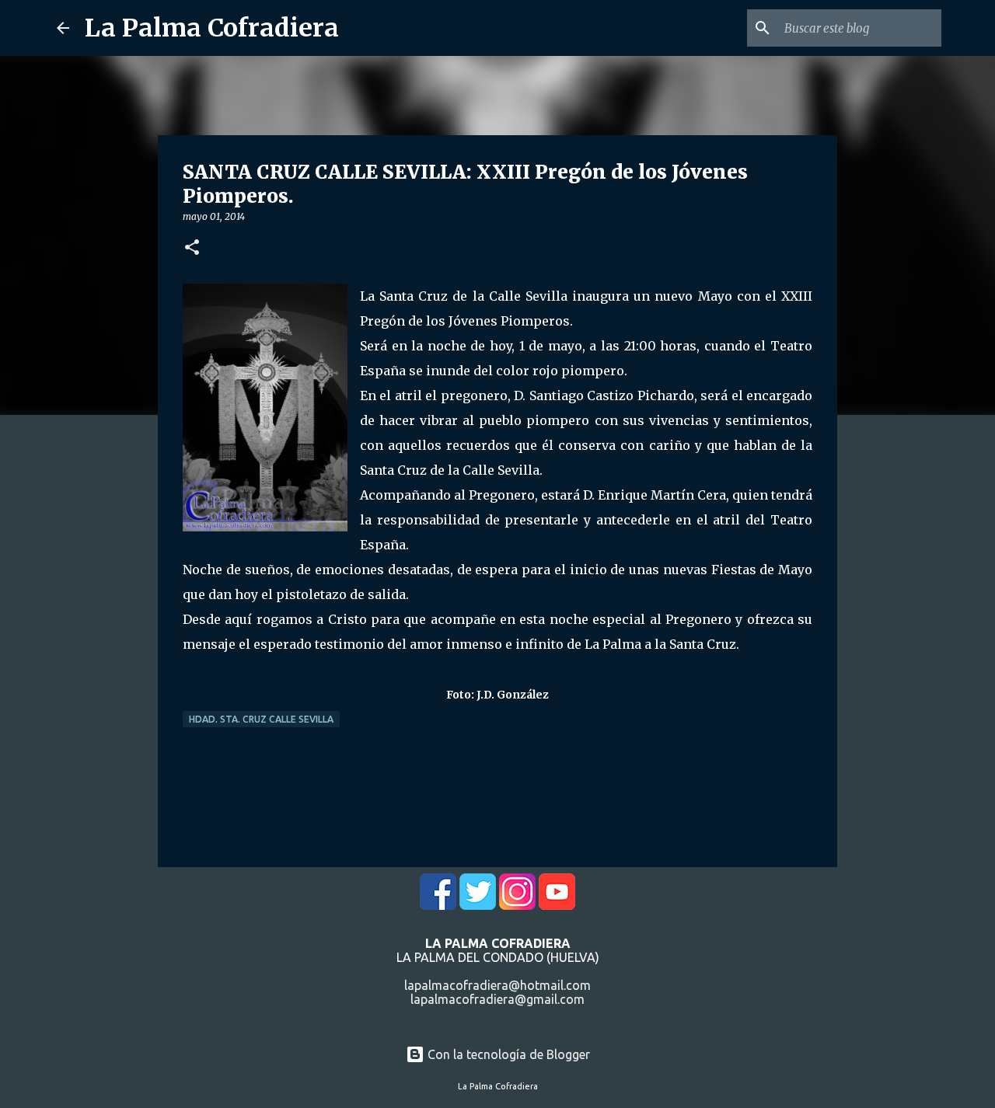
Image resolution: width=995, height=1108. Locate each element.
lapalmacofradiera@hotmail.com (497, 985)
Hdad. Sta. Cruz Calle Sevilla (261, 719)
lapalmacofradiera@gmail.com (497, 999)
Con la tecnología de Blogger (507, 1054)
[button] (192, 248)
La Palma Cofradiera (212, 28)
